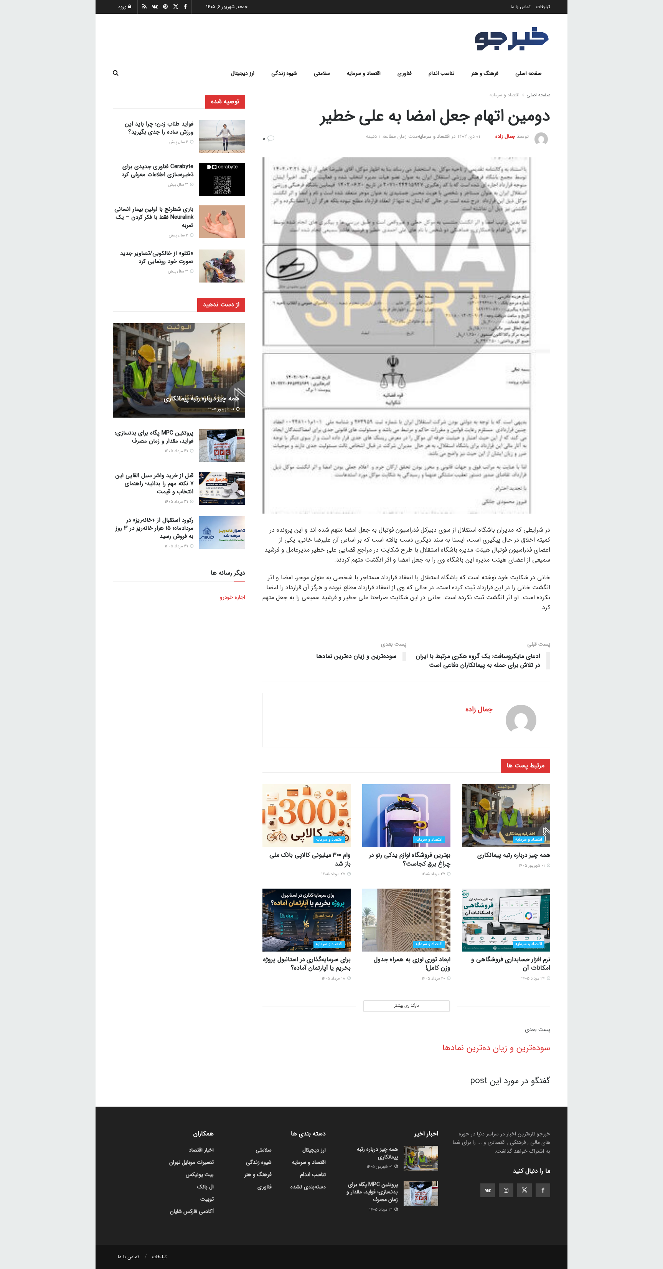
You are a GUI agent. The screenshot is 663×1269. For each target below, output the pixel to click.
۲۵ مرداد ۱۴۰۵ (333, 874)
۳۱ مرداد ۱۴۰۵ (177, 451)
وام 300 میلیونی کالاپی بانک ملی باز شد (310, 859)
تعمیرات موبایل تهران (191, 1162)
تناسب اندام (441, 73)
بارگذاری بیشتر (406, 1006)
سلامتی (322, 73)
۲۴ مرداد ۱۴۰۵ (533, 978)
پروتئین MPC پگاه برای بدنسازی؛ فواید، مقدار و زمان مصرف (154, 437)
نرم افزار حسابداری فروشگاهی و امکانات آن (510, 964)
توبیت (207, 1199)
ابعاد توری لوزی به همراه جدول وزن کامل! (412, 964)
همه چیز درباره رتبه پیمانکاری (513, 855)
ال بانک (205, 1187)
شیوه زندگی (284, 73)
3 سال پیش (178, 185)
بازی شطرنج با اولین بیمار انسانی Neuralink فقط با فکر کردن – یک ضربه (153, 217)
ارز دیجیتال (242, 73)
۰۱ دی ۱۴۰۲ (469, 136)
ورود (123, 6)
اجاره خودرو (232, 597)
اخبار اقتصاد (201, 1150)
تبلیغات (543, 6)
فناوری (404, 73)
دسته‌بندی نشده (308, 1187)
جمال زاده (505, 136)
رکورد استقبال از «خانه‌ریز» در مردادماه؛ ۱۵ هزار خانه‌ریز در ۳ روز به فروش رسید (154, 528)
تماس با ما (521, 6)
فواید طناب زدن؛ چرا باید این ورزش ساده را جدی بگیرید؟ (159, 128)
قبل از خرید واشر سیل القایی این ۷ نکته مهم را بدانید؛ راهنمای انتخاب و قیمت (154, 483)
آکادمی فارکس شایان (192, 1211)
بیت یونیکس (200, 1174)
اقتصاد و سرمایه (364, 73)
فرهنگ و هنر (484, 73)
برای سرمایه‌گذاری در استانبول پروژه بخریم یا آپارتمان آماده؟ (307, 964)
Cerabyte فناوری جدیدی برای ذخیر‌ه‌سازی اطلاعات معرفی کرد (157, 170)
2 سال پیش (179, 142)
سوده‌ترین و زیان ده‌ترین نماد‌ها (496, 1047)
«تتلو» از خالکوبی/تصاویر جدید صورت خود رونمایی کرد (156, 257)
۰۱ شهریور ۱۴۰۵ (532, 866)
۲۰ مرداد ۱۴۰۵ (434, 978)
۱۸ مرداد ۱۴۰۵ (334, 978)
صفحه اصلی (528, 73)
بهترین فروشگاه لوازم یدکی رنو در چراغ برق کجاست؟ (409, 859)
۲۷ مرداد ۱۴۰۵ (433, 874)
